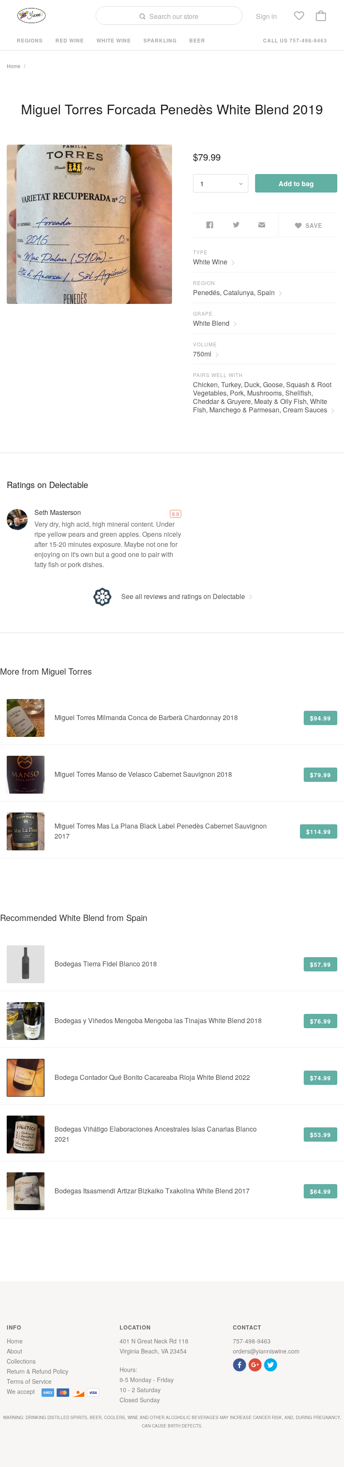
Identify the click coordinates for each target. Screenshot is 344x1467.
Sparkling (160, 40)
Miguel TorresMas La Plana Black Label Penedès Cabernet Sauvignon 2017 (161, 831)
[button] (240, 1364)
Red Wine (69, 40)
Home (14, 65)
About (14, 1351)
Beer (197, 40)
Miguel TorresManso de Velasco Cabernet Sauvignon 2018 (143, 774)
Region (204, 282)
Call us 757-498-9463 (295, 40)
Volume (205, 344)
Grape (203, 313)
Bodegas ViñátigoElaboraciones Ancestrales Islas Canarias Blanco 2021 (156, 1134)
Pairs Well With (218, 374)
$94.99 (320, 718)
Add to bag (296, 183)
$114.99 (318, 831)
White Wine (113, 40)
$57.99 (320, 964)
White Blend (211, 323)
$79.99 (320, 774)
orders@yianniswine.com (266, 1351)
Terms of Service (29, 1381)
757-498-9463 (252, 1341)
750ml (202, 354)
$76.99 (320, 1021)
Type (200, 252)
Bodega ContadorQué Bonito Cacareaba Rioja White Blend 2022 (152, 1077)
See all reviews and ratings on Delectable (183, 596)
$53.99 (320, 1134)
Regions (30, 40)
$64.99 (320, 1191)
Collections (21, 1361)
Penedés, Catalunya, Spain (234, 292)
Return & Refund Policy (37, 1371)
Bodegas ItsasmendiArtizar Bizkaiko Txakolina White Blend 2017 (152, 1190)
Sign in (266, 16)
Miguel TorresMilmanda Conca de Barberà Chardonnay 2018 (146, 717)
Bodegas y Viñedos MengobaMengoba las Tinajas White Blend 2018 (158, 1020)
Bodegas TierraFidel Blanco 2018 (106, 963)
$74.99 (320, 1078)
